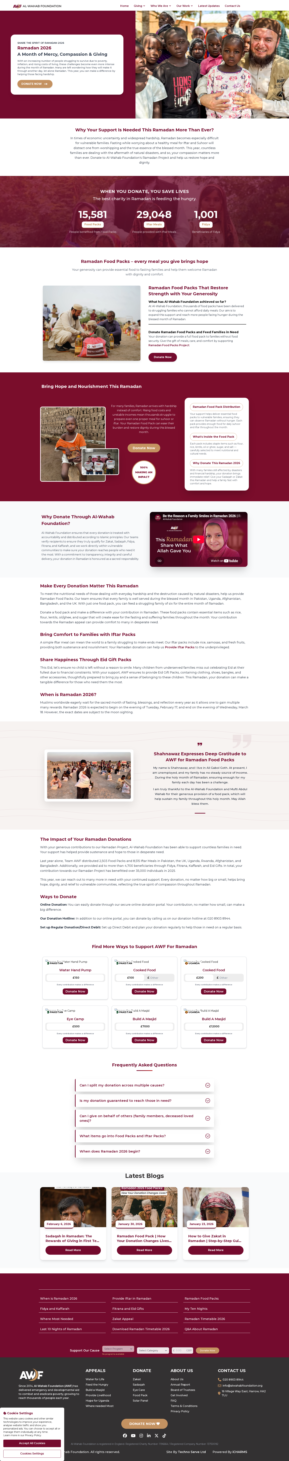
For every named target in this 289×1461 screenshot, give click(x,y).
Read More (73, 1250)
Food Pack (140, 1395)
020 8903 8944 (233, 1379)
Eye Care (139, 1390)
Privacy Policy (180, 1411)
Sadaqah (139, 1384)
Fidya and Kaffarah (54, 1309)
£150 (76, 977)
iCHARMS (239, 1452)
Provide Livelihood (98, 1395)
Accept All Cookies (32, 1443)
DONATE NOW (142, 1424)
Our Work (183, 6)
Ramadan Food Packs (202, 1298)
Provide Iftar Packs (180, 647)
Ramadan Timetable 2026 (205, 1319)
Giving (138, 6)
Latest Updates (209, 6)
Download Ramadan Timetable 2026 (141, 1329)
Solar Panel (140, 1400)
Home (124, 6)
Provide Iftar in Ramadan (131, 1298)
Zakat (137, 1379)
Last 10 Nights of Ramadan (61, 1329)
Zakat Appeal (122, 1319)
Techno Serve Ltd (192, 1452)
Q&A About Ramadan (201, 1329)
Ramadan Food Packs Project (169, 345)
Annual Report (180, 1384)
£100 (130, 977)
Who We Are (160, 6)
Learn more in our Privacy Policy (22, 1435)
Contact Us (232, 6)
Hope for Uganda (97, 1400)
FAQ (173, 1400)
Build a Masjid (95, 1390)
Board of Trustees (183, 1390)
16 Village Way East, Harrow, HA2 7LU (244, 1393)
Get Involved (179, 1395)
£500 (76, 1026)
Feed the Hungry (97, 1384)
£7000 (145, 1026)
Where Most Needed (56, 1319)
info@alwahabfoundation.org (242, 1385)
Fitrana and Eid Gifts (128, 1309)
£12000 (214, 1026)
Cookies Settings (32, 1453)
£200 (200, 977)
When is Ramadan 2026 (58, 1298)
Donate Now (163, 357)
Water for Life (95, 1379)
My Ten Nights (196, 1309)
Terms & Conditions (184, 1406)
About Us (177, 1379)
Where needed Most (100, 1406)
